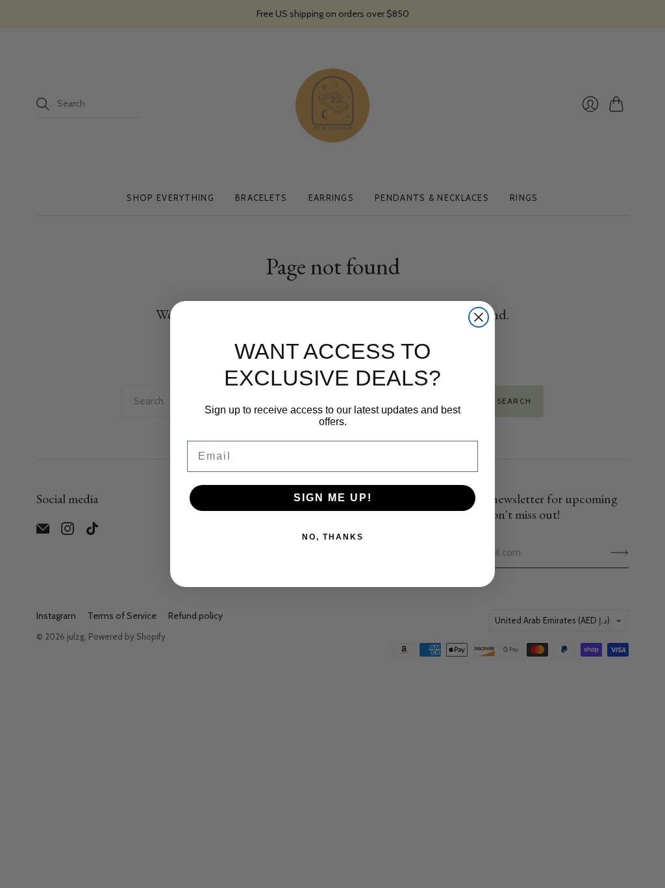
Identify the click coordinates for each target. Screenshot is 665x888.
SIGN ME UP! (333, 497)
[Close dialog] (478, 317)
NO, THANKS (333, 537)
